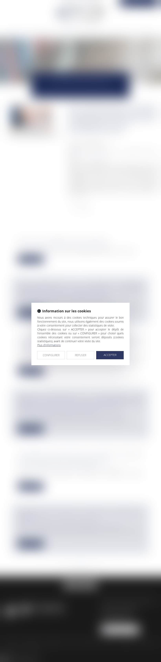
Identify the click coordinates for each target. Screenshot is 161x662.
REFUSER (80, 355)
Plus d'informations (49, 345)
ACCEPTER (110, 355)
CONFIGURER (51, 355)
